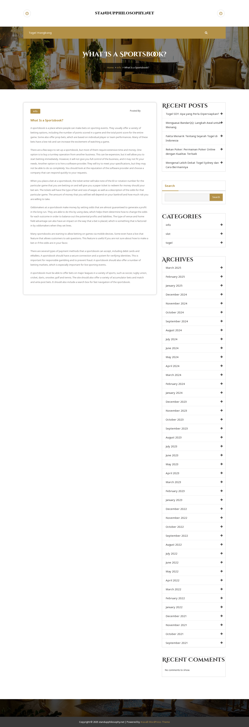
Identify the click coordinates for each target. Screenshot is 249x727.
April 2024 (172, 366)
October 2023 (175, 419)
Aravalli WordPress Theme (155, 722)
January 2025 (174, 285)
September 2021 (177, 643)
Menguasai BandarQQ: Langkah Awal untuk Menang (193, 125)
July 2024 (171, 339)
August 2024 (174, 330)
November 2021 (176, 625)
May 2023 (172, 464)
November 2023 (176, 410)
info (119, 67)
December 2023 (176, 401)
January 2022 (174, 607)
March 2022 (173, 589)
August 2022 (174, 544)
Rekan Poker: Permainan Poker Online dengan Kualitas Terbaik (190, 151)
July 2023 (171, 446)
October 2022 (175, 526)
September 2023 (177, 428)
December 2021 (176, 616)
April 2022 (172, 580)
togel (169, 242)
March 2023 (173, 482)
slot (168, 234)
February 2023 (175, 491)
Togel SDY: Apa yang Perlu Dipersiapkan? (192, 114)
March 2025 (173, 267)
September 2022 (177, 535)
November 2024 (176, 303)
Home (110, 67)
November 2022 (176, 518)
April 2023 (172, 473)
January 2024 (174, 392)
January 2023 (174, 500)
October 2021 (175, 634)
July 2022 (171, 553)
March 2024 (173, 375)
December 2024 (176, 294)
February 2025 (175, 276)
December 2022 (176, 509)
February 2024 (175, 384)
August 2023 (174, 437)
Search (170, 186)
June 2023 (172, 455)
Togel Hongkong (40, 32)
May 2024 (172, 357)
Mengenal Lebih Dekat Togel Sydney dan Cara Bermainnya (192, 165)
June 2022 (172, 562)
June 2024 (172, 348)
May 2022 (172, 571)
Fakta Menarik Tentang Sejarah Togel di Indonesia (191, 138)
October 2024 (175, 312)
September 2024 (177, 321)
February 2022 (175, 598)
